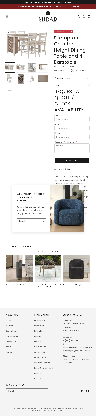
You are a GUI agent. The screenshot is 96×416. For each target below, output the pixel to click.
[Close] (81, 187)
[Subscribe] (43, 221)
